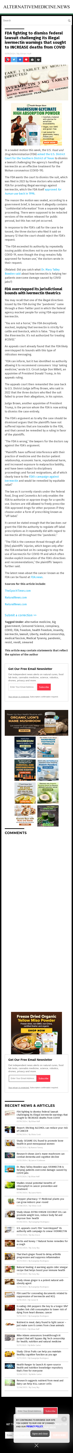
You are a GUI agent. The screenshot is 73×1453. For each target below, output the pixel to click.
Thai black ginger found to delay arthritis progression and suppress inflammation (39, 1256)
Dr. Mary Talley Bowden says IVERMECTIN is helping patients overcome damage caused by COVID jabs (42, 1169)
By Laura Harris (35, 1193)
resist (8, 642)
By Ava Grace (34, 1235)
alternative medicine (38, 622)
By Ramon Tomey (36, 1147)
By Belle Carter (34, 1345)
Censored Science (33, 626)
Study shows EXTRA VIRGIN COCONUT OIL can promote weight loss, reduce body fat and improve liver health (41, 1215)
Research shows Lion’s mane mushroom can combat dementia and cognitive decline (41, 1155)
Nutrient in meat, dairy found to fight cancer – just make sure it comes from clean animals (41, 1324)
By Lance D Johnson (37, 1160)
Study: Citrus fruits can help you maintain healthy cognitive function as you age (39, 1353)
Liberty (34, 634)
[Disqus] (36, 880)
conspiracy (52, 626)
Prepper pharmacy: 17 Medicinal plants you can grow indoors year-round (40, 1201)
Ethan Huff (25, 53)
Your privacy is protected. (18, 697)
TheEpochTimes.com (18, 590)
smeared (27, 642)
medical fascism (15, 638)
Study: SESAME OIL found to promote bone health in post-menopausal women (40, 1142)
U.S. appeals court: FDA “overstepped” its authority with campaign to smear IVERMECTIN (42, 1230)
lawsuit (24, 634)
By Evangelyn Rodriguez (39, 1222)
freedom (25, 630)
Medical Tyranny (36, 638)
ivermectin (11, 634)
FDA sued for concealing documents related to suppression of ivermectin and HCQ (42, 1295)
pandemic (54, 638)
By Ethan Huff (34, 1121)
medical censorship (52, 634)
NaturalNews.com (16, 597)
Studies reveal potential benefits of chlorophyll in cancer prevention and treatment (37, 1186)
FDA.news (37, 577)
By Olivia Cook (35, 1134)
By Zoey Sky (34, 1248)
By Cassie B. (33, 1300)
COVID (8, 630)
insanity (58, 630)
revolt (17, 642)
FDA (16, 630)
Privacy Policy (34, 1426)
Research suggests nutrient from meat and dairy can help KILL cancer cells (40, 1382)
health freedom (42, 630)
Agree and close (40, 1433)
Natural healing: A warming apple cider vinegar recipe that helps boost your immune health (42, 1269)
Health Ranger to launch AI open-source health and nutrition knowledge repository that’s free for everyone (40, 1367)
